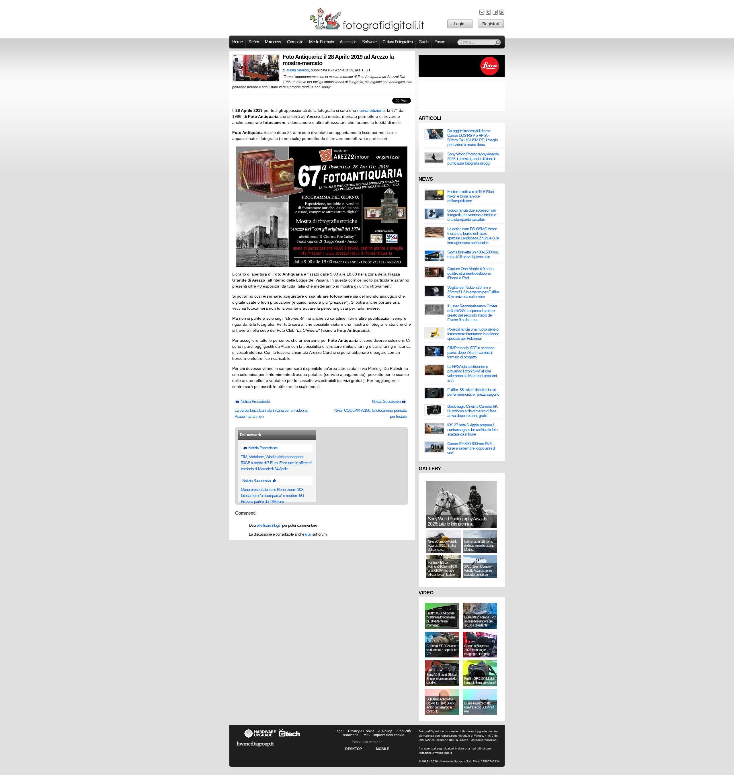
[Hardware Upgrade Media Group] (255, 748)
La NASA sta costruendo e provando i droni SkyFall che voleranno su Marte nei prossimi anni (472, 373)
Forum (439, 42)
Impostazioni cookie (388, 735)
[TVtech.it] (289, 738)
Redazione (350, 735)
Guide (423, 42)
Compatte (295, 42)
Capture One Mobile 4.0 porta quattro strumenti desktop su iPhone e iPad (470, 273)
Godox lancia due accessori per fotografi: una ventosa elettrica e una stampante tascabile (471, 215)
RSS (366, 735)
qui (308, 534)
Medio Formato (321, 42)
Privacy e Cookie (361, 731)
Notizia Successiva (386, 401)
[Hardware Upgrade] (260, 738)
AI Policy (385, 731)
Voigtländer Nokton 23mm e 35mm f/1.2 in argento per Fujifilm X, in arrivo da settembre (473, 292)
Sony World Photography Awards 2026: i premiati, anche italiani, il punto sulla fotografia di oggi (473, 158)
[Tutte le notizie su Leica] (462, 76)
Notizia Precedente (255, 401)
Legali (339, 731)
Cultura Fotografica (397, 42)
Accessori (348, 42)
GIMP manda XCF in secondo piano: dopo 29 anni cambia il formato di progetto (470, 352)
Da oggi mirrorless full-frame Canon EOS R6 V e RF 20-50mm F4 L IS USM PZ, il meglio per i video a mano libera (472, 137)
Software (369, 42)
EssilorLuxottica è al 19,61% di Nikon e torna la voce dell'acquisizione (470, 196)
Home (237, 42)
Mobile (382, 749)
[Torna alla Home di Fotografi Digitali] (367, 30)
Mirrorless (273, 42)
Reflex (254, 42)
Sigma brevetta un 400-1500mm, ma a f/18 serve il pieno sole (473, 254)
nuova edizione (371, 110)
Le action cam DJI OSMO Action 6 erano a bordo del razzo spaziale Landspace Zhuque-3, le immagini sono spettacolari (473, 236)
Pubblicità (403, 731)
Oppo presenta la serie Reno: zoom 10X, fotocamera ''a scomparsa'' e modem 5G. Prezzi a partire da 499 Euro (273, 495)
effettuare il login (269, 525)
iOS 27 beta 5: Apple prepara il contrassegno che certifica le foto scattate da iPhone (472, 429)
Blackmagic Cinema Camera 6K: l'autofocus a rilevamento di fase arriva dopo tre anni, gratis (472, 411)
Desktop (353, 749)
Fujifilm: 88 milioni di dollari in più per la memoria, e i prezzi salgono (473, 392)
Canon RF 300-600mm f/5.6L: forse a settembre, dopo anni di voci (471, 448)
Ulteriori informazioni (484, 739)
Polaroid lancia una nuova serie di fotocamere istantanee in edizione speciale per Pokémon (473, 334)
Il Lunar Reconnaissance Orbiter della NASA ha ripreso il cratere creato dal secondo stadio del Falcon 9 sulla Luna (472, 313)
